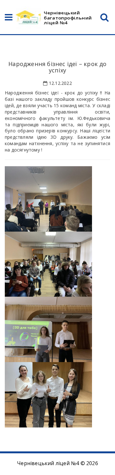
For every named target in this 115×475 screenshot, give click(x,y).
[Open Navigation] (8, 19)
